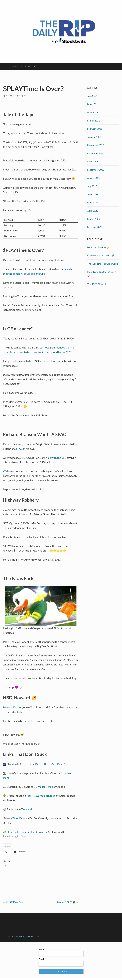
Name (41, 949)
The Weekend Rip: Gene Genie (102, 263)
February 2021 (94, 128)
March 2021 (93, 120)
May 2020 (92, 202)
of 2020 (67, 352)
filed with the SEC (56, 457)
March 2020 (93, 218)
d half (59, 352)
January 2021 (94, 136)
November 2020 (95, 153)
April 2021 (92, 112)
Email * (42, 959)
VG (5, 471)
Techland (26, 809)
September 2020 (95, 169)
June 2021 (92, 95)
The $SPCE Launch (96, 284)
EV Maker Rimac (43, 786)
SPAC (19, 448)
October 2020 (94, 161)
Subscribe (30, 66)
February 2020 (94, 227)
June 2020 (92, 194)
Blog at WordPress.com (23, 936)
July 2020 (92, 186)
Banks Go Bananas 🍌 (98, 247)
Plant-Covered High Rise (40, 795)
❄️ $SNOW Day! (13, 902)
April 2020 (92, 210)
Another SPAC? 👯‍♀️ (67, 902)
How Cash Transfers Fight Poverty (27, 832)
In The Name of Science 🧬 (101, 255)
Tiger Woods (20, 818)
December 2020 (95, 145)
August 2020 (93, 177)
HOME (15, 66)
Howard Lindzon (12, 707)
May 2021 (92, 104)
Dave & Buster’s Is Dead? (50, 764)
